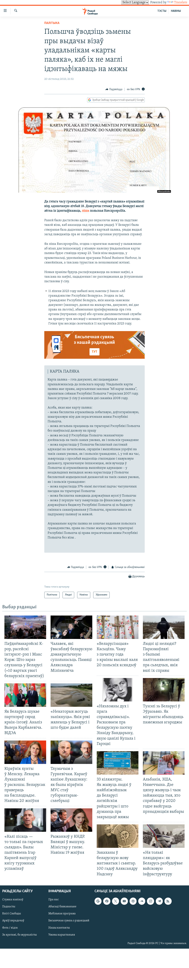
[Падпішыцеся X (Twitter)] (115, 901)
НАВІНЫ (176, 11)
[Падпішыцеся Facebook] (106, 901)
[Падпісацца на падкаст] (133, 901)
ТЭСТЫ (161, 11)
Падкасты (8, 906)
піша (85, 211)
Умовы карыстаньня (61, 934)
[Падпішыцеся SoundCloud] (141, 901)
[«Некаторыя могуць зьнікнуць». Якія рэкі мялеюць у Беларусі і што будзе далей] (71, 695)
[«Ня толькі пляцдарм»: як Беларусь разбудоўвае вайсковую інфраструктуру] (164, 836)
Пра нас (53, 899)
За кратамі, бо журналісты (19, 934)
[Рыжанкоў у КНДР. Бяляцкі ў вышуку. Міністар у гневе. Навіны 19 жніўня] (71, 820)
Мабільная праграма (62, 913)
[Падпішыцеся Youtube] (124, 901)
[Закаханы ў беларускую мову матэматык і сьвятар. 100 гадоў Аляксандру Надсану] (117, 836)
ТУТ (94, 352)
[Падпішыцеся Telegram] (159, 901)
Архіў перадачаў (13, 920)
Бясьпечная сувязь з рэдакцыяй (68, 920)
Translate (180, 2)
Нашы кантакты (59, 927)
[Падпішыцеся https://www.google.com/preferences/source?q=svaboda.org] (98, 901)
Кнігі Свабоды (11, 913)
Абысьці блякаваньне (62, 906)
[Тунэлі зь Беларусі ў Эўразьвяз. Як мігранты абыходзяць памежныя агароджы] (164, 689)
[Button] (113, 89)
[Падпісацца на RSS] (167, 901)
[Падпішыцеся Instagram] (150, 901)
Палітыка (51, 23)
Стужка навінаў (12, 899)
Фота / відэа (10, 927)
